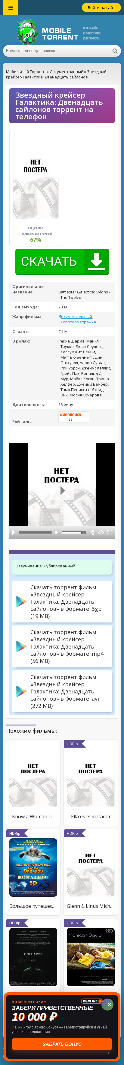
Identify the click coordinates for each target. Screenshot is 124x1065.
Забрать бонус (62, 1044)
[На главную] (62, 30)
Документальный (75, 316)
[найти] (115, 51)
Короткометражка (78, 322)
